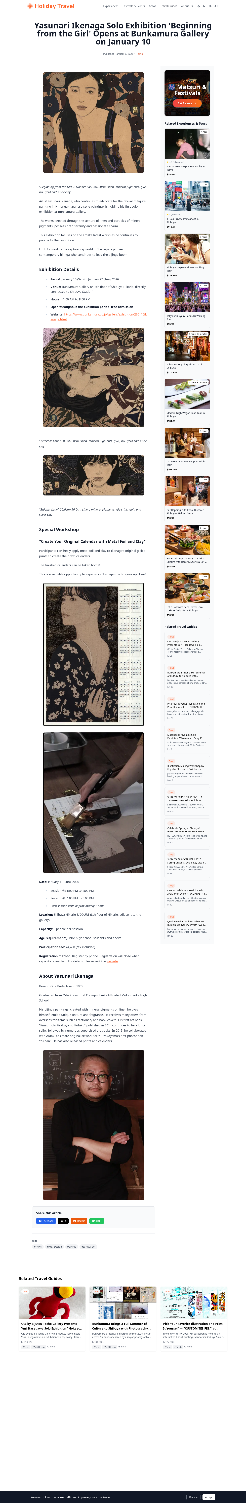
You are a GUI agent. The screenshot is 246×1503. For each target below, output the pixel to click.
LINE (98, 1220)
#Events (71, 1246)
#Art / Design (54, 1246)
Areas (152, 6)
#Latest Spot (88, 1246)
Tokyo (140, 53)
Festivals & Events (133, 6)
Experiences (110, 6)
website (112, 961)
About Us (187, 6)
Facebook (48, 1220)
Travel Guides (168, 6)
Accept (209, 1497)
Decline (193, 1497)
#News (38, 1246)
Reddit (81, 1220)
